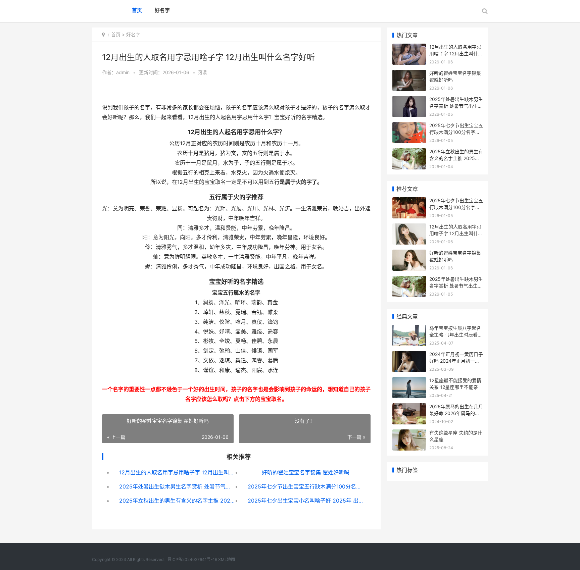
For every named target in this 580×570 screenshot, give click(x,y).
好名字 (162, 10)
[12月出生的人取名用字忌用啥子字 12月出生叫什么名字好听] (409, 48)
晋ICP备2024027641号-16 (192, 559)
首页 (137, 10)
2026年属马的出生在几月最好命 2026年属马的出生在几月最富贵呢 (456, 413)
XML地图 (226, 559)
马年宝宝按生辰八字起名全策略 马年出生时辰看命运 (455, 334)
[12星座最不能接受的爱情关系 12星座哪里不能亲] (409, 381)
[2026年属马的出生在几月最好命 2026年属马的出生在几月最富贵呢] (409, 407)
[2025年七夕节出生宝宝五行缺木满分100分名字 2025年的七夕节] (409, 126)
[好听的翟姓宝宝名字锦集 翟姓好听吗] (409, 74)
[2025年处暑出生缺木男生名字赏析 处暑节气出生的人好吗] (409, 100)
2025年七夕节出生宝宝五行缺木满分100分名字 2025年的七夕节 (306, 486)
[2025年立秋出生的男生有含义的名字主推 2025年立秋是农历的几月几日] (409, 152)
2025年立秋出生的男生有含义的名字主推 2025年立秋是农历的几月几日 (177, 500)
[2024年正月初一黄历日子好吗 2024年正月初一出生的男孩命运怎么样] (409, 355)
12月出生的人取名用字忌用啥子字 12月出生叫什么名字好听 (177, 472)
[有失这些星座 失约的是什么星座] (409, 433)
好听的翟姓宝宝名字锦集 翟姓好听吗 (305, 472)
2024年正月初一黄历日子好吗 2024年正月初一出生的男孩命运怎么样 (456, 360)
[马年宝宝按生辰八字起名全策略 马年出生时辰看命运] (409, 329)
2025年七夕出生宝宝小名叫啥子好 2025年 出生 (306, 500)
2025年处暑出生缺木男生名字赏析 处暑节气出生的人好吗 (177, 486)
